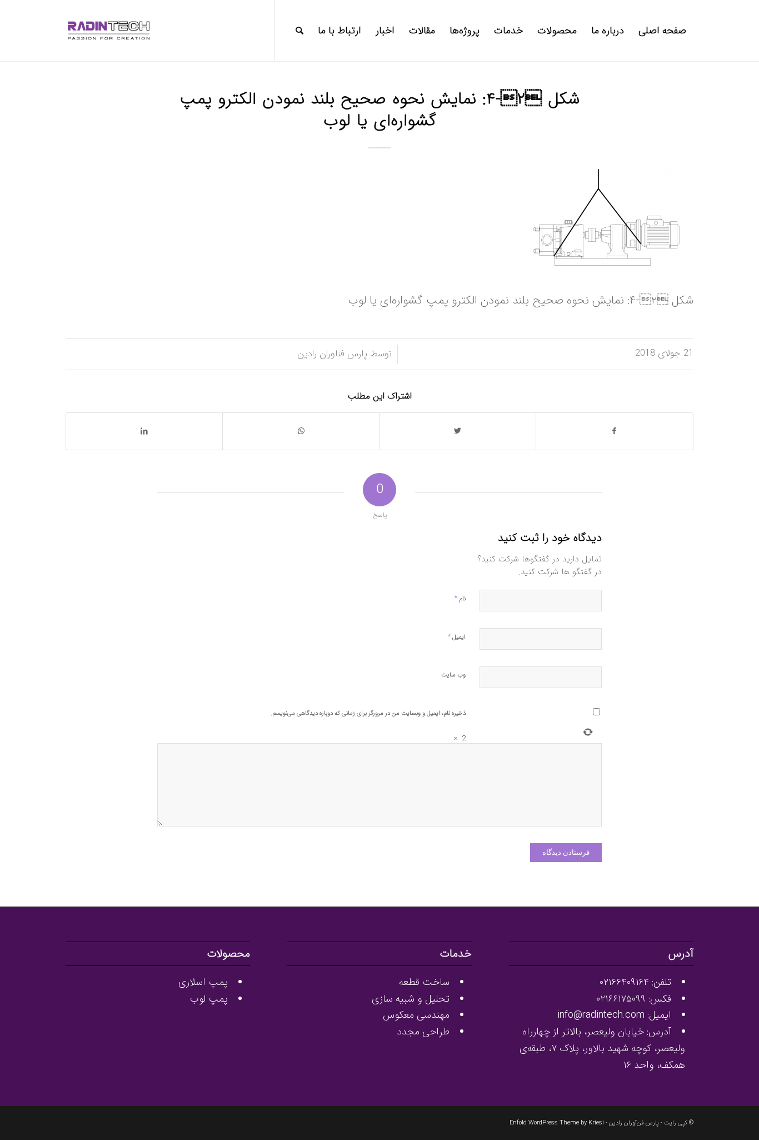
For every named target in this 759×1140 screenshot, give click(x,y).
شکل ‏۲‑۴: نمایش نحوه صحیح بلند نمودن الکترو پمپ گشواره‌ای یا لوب (379, 111)
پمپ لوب (209, 999)
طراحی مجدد (423, 1031)
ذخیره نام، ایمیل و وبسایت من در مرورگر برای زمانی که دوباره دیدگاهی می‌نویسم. (368, 713)
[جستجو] (299, 30)
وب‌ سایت (453, 675)
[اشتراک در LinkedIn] (144, 431)
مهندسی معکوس (416, 1015)
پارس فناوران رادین (332, 354)
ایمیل (457, 637)
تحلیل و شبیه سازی (411, 999)
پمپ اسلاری (203, 982)
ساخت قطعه (424, 982)
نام (460, 598)
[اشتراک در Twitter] (457, 431)
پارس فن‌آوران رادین (634, 1123)
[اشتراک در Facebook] (614, 431)
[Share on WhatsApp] (301, 431)
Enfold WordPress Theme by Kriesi (557, 1123)
